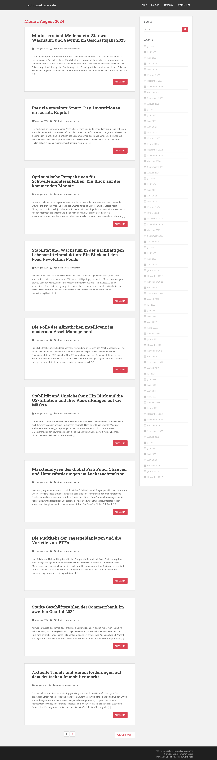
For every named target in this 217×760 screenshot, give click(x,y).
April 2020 (152, 459)
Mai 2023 (151, 258)
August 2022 (153, 299)
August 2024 (153, 172)
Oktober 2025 (153, 92)
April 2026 (152, 63)
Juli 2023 (151, 247)
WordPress (188, 757)
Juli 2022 (151, 304)
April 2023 (152, 264)
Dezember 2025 (155, 80)
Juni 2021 (151, 379)
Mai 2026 (151, 57)
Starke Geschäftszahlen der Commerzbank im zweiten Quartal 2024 (78, 609)
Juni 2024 (151, 184)
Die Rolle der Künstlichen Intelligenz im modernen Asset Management (72, 329)
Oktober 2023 (153, 230)
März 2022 (152, 327)
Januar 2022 (153, 339)
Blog (144, 5)
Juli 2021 (151, 373)
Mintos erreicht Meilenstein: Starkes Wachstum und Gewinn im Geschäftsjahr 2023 (79, 38)
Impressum (168, 5)
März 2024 (152, 201)
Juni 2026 (151, 52)
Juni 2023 (151, 253)
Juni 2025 (151, 115)
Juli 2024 (151, 178)
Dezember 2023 (155, 218)
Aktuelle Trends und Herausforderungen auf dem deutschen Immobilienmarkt (76, 675)
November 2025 (155, 86)
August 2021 (153, 368)
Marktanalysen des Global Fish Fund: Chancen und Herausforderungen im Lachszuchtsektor (79, 472)
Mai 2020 (151, 454)
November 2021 (155, 350)
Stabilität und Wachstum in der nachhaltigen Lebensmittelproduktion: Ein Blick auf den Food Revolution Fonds (78, 254)
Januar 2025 (153, 144)
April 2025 (152, 126)
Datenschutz (184, 5)
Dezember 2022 (155, 276)
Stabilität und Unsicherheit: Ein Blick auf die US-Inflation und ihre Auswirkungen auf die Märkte (77, 400)
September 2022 (155, 293)
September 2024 (155, 167)
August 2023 (153, 241)
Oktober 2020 (153, 425)
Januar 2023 (153, 270)
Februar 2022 (153, 333)
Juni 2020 (151, 448)
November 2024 (155, 155)
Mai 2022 (151, 316)
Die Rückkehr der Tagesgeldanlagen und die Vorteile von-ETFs (76, 540)
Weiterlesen (120, 82)
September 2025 (155, 98)
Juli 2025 (151, 109)
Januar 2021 (153, 408)
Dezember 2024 (155, 149)
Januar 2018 (153, 471)
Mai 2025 (151, 121)
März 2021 (152, 396)
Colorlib (169, 757)
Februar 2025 (153, 138)
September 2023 (155, 235)
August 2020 (153, 436)
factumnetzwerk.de (41, 5)
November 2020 (155, 419)
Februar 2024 (153, 207)
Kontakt (155, 5)
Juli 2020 (151, 442)
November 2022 (155, 281)
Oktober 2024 (153, 161)
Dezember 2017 (155, 477)
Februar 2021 (153, 402)
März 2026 (152, 69)
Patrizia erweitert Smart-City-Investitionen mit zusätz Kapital (76, 110)
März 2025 (152, 132)
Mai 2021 (151, 385)
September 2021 (155, 362)
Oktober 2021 (153, 356)
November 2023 (155, 224)
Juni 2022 (151, 310)
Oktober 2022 (153, 287)
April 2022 (152, 322)
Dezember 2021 (155, 345)
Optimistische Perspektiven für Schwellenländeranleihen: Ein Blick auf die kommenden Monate (76, 181)
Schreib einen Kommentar (68, 48)
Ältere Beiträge (124, 735)
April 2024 (152, 195)
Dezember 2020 (155, 413)
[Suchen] (185, 29)
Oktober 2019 (153, 465)
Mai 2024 (151, 189)
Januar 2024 (153, 212)
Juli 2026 (151, 46)
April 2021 (152, 390)
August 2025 (153, 103)
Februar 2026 (153, 75)
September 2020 (155, 431)
